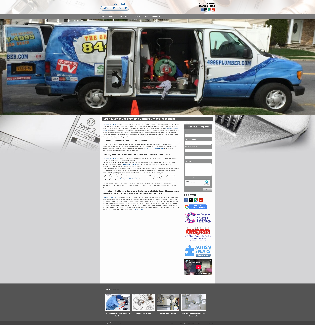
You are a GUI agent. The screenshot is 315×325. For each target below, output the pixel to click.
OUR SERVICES (190, 323)
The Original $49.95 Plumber (111, 124)
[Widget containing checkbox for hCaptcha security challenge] (197, 183)
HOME (171, 323)
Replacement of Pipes (143, 314)
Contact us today (138, 209)
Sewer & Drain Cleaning (168, 314)
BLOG (199, 323)
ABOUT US (180, 323)
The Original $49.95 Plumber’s (155, 148)
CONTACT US (209, 323)
